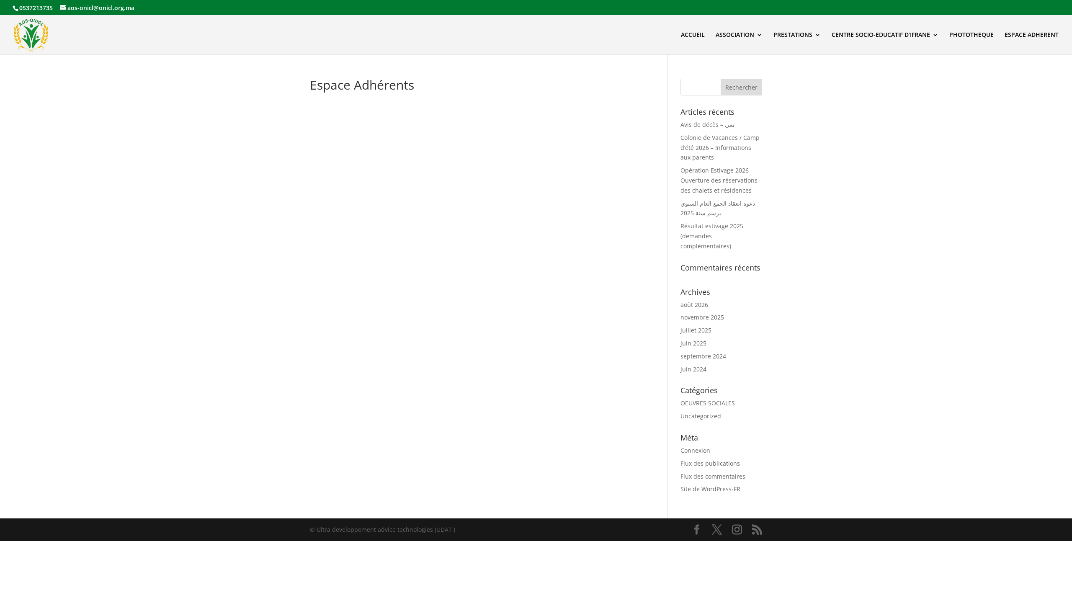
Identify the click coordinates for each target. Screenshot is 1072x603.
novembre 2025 (702, 317)
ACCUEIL (693, 35)
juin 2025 (693, 343)
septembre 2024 (703, 356)
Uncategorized (700, 416)
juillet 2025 (695, 330)
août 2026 (694, 305)
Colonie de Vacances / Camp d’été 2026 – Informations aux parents (720, 148)
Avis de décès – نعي (707, 125)
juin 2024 (693, 369)
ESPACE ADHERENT (1032, 35)
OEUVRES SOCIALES (707, 403)
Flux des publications (710, 463)
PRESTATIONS (792, 35)
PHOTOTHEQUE (971, 35)
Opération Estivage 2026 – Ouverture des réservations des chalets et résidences (719, 180)
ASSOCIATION (735, 35)
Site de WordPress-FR (710, 489)
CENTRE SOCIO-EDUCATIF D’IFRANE (881, 35)
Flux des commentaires (712, 476)
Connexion (695, 450)
